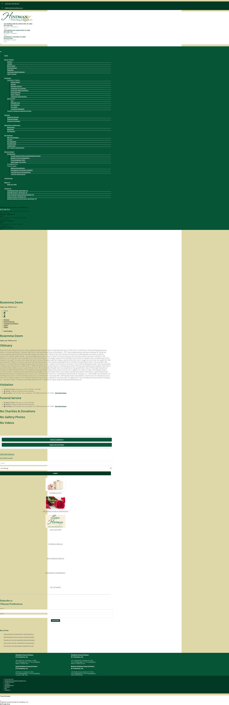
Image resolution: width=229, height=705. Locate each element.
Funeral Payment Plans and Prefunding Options (26, 156)
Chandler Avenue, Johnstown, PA (17, 192)
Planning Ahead (9, 152)
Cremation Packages (13, 121)
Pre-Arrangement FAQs (18, 160)
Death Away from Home (18, 162)
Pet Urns (9, 139)
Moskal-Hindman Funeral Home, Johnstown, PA (22, 199)
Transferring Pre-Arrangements (21, 172)
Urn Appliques (15, 105)
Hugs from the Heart (56, 445)
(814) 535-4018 (8, 25)
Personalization (12, 68)
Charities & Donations (11, 323)
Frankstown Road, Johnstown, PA (17, 190)
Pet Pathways (8, 135)
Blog (5, 688)
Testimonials (11, 146)
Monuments (11, 127)
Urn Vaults (14, 107)
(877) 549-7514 (15, 3)
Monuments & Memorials (12, 125)
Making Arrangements (18, 168)
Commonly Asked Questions (16, 72)
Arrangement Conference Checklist (22, 170)
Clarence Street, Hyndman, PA (16, 197)
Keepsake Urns (15, 103)
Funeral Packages (12, 119)
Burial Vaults (11, 66)
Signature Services (13, 117)
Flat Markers (11, 131)
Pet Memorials (11, 144)
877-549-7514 (36, 662)
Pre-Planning (11, 154)
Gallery (6, 325)
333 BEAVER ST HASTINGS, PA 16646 (15, 37)
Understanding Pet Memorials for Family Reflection (19, 634)
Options (9, 62)
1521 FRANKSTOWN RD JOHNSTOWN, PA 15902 (18, 24)
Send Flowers (8, 331)
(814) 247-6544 (8, 38)
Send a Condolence (56, 440)
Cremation (7, 78)
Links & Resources (9, 685)
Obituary (6, 320)
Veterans (7, 115)
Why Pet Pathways (13, 137)
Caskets (9, 64)
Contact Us (7, 188)
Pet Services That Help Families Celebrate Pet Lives (19, 646)
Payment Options (16, 86)
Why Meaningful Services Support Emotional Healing (19, 637)
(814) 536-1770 (8, 32)
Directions (7, 687)
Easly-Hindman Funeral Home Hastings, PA (20, 195)
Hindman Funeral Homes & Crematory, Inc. (15, 681)
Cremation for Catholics (18, 88)
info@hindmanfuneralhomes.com (13, 8)
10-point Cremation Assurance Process (19, 111)
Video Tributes (11, 74)
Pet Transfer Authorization (15, 148)
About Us (7, 182)
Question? (7, 684)
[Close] (0, 51)
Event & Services (9, 322)
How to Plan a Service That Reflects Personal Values (19, 643)
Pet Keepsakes (11, 141)
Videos (6, 327)
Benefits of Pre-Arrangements (20, 158)
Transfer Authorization (18, 174)
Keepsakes (10, 70)
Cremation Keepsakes (17, 109)
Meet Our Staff (11, 184)
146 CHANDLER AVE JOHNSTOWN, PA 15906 (17, 30)
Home (6, 55)
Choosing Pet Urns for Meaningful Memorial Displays (19, 640)
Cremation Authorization (19, 96)
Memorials (10, 129)
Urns (12, 101)
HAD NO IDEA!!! (15, 82)
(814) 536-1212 (78, 673)
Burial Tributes (9, 60)
